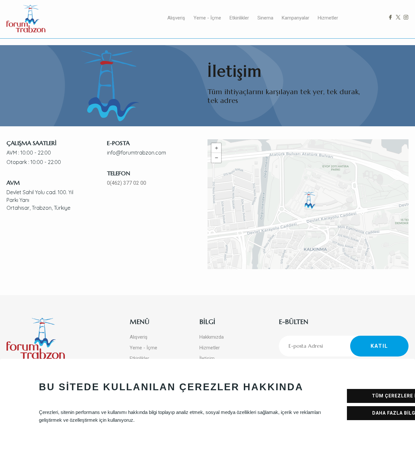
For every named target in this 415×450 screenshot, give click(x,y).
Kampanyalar (295, 18)
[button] (310, 200)
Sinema (265, 18)
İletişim (207, 358)
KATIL (379, 346)
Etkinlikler (239, 18)
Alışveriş (176, 18)
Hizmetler (328, 18)
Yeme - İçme (207, 18)
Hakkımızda (211, 337)
